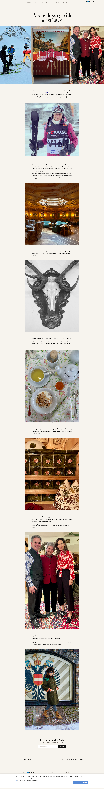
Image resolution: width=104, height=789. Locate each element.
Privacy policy (58, 778)
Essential (19, 780)
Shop (51, 2)
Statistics (24, 780)
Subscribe (62, 746)
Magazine (29, 2)
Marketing (29, 780)
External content (35, 780)
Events (57, 2)
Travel (36, 2)
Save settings (85, 785)
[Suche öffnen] (11, 2)
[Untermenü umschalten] (31, 2)
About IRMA (64, 2)
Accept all (85, 782)
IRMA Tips (44, 2)
